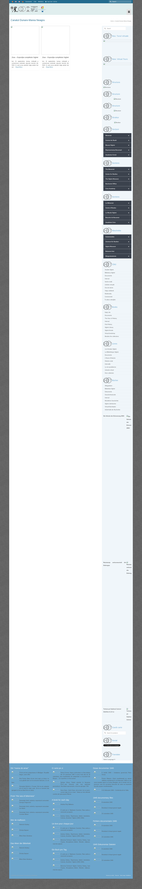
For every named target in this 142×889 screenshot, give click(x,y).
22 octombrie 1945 (107, 813)
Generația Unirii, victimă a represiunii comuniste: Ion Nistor (34, 807)
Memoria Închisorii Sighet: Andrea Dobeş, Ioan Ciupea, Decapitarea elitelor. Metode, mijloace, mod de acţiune (71, 842)
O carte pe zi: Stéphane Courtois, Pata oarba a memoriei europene (75, 811)
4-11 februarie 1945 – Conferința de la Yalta (115, 790)
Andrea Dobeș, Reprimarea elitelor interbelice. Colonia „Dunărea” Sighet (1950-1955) (75, 817)
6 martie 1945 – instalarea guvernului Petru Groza (116, 773)
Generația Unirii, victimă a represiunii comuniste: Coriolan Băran (34, 813)
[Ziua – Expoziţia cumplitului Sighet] (25, 40)
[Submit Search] (110, 1)
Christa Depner (24, 830)
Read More (19, 67)
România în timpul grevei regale (111, 808)
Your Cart (52, 1)
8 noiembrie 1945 (107, 802)
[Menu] (129, 12)
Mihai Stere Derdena (25, 836)
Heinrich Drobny (24, 824)
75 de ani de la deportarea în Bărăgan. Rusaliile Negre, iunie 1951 (34, 773)
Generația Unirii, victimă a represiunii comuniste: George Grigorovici (34, 801)
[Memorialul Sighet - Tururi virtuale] (117, 46)
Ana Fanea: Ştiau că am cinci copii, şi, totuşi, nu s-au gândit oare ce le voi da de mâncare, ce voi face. (30, 780)
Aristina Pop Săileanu (67, 804)
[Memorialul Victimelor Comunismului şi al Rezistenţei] (30, 9)
